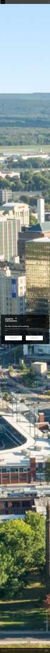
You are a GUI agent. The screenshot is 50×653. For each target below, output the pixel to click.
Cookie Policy (40, 649)
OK (46, 650)
